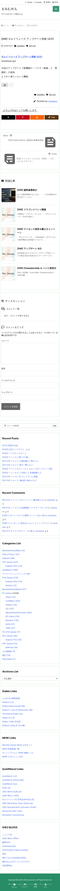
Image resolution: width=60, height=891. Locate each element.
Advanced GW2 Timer (12, 811)
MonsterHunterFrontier (19, 612)
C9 (10, 608)
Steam (11, 597)
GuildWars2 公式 (9, 776)
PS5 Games (10, 562)
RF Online (13, 616)
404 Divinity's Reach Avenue (15, 850)
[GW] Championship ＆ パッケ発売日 (36, 268)
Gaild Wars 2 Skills (10, 795)
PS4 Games (10, 577)
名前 (3, 368)
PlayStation (9, 659)
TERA (10, 628)
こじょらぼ (7, 834)
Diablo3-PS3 (13, 639)
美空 (4, 854)
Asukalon (52, 101)
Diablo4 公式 (8, 702)
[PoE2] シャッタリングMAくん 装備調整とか (22, 472)
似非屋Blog (7, 865)
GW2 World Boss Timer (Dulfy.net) (17, 803)
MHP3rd (12, 647)
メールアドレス (8, 380)
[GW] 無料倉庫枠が (27, 190)
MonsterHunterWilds (13, 550)
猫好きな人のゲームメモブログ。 (17, 861)
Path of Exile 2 (10, 554)
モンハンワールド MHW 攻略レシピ (18, 753)
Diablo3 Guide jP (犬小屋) (13, 725)
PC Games (19, 25)
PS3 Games (9, 636)
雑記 (6, 655)
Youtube (38, 2)
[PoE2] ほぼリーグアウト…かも (16, 449)
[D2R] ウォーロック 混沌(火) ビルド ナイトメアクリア (26, 523)
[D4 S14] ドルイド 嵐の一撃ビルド (17, 465)
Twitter (29, 2)
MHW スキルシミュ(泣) (12, 756)
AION (10, 624)
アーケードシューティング (16, 574)
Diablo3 (11, 605)
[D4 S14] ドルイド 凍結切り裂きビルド (19, 480)
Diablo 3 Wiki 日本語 (11, 721)
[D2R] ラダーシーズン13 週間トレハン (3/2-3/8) (23, 515)
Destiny (11, 585)
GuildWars (33, 25)
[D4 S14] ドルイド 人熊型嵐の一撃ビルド (20, 461)
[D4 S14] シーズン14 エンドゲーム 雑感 (20, 476)
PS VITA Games (11, 632)
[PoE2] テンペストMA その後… (16, 457)
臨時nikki (6, 842)
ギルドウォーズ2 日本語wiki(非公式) (18, 799)
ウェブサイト (7, 392)
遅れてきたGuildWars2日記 (14, 858)
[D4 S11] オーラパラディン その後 (17, 531)
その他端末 (8, 651)
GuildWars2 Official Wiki (13, 780)
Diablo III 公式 (8, 717)
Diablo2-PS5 (14, 566)
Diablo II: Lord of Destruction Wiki (17, 710)
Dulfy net (6, 788)
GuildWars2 (10, 570)
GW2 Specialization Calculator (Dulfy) (19, 807)
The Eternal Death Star (12, 714)
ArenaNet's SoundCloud (13, 815)
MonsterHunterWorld (14, 589)
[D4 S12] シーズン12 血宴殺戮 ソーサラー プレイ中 (25, 507)
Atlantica (12, 620)
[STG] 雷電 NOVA (10, 445)
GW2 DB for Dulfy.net (12, 791)
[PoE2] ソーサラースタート (14, 453)
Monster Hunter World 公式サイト (17, 745)
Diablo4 (8, 558)
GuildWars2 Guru (9, 784)
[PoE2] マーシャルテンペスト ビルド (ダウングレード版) (27, 469)
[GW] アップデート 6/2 (29, 248)
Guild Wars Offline (10, 838)
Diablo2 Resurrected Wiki (13, 706)
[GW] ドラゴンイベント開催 (31, 209)
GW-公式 (32, 46)
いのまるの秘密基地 (11, 698)
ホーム (6, 25)
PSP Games (9, 643)
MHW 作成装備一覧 (10, 749)
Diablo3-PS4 (14, 581)
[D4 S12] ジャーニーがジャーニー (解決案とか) (23, 500)
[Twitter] (8, 117)
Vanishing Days (9, 846)
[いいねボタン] (4, 85)
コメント (5, 340)
